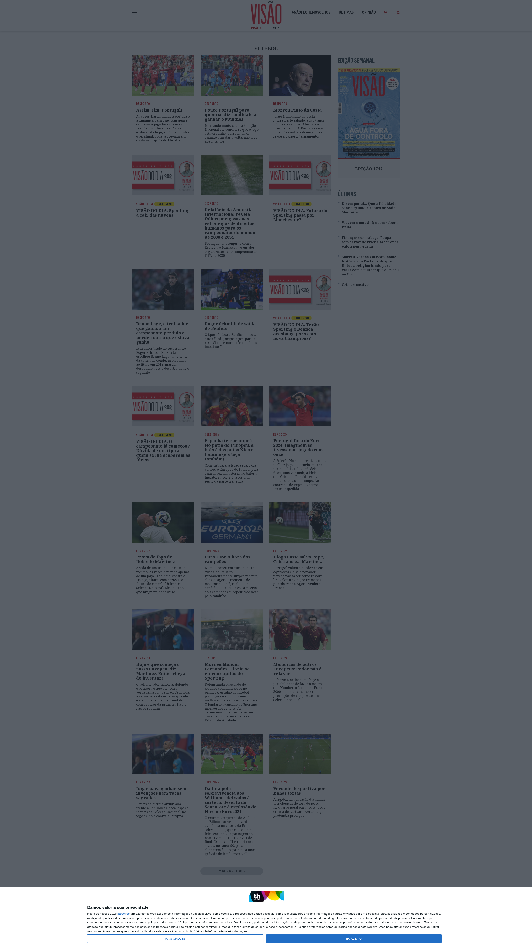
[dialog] (266, 917)
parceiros (123, 913)
